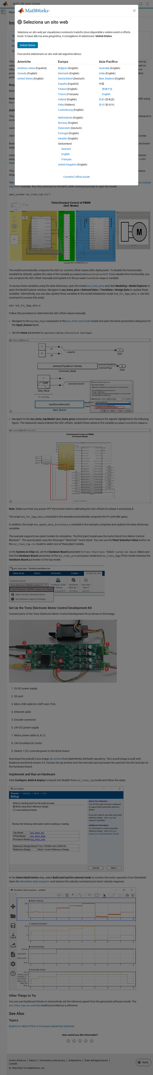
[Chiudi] (134, 10)
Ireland (62, 99)
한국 (101, 104)
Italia (61, 104)
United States (25, 78)
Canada (21, 73)
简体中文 (107, 88)
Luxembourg (65, 109)
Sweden (62, 138)
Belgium (62, 68)
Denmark (63, 73)
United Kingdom (67, 164)
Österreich (64, 128)
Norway (62, 122)
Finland (62, 88)
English (65, 154)
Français (66, 159)
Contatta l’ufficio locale (76, 176)
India (102, 73)
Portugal (63, 133)
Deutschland (65, 78)
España (62, 83)
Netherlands (65, 117)
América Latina (26, 68)
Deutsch (66, 148)
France (62, 94)
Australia (104, 68)
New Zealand (106, 78)
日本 (101, 99)
